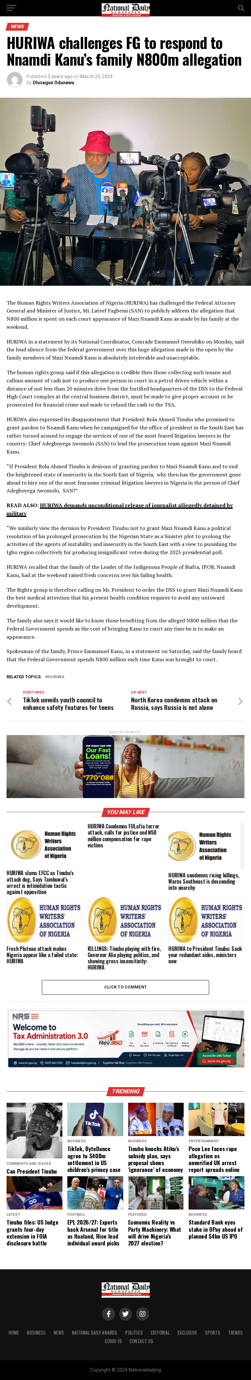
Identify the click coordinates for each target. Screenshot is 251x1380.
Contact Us (141, 1341)
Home (13, 1332)
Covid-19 (113, 1341)
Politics (134, 1332)
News (59, 1332)
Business (36, 1332)
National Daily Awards (94, 1332)
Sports (212, 1332)
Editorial (160, 1332)
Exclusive (187, 1332)
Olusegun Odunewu (53, 82)
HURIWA (56, 677)
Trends (235, 1332)
